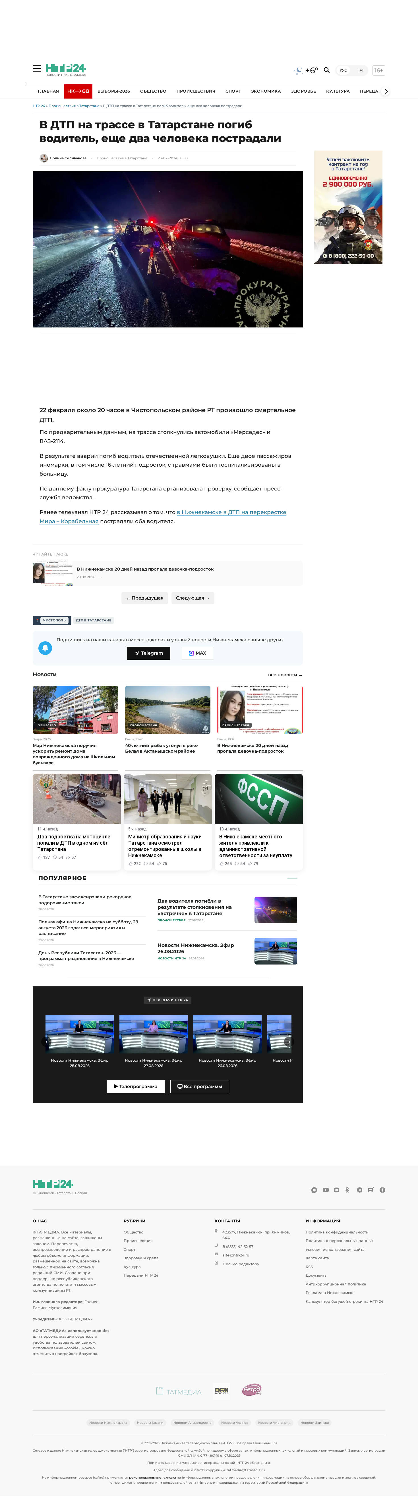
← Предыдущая (145, 598)
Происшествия (196, 91)
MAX (201, 653)
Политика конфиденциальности (337, 1232)
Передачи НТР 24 (141, 1275)
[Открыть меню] (37, 68)
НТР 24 (39, 106)
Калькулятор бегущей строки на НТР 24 (344, 1301)
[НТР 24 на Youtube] (325, 1190)
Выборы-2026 (114, 91)
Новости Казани (150, 1423)
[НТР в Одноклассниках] (348, 1190)
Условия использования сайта (335, 1249)
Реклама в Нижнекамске (330, 1293)
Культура (338, 91)
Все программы (202, 1086)
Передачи (372, 91)
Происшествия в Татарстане (74, 106)
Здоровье (303, 91)
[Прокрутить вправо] (385, 91)
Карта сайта (317, 1258)
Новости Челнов (234, 1423)
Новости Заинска (315, 1423)
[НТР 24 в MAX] (314, 1190)
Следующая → (193, 598)
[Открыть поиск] (326, 70)
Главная (48, 91)
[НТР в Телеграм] (360, 1190)
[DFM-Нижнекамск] (221, 1392)
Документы (316, 1275)
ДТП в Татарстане (93, 620)
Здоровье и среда (141, 1258)
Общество (153, 91)
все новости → (285, 675)
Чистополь (54, 620)
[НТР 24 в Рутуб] (371, 1190)
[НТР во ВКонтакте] (337, 1190)
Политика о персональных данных (339, 1241)
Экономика (266, 91)
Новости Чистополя (274, 1423)
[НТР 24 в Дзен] (382, 1190)
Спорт (233, 91)
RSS (309, 1267)
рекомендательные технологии (155, 1477)
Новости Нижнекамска (108, 1423)
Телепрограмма (138, 1086)
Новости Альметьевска (192, 1423)
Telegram (152, 653)
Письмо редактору (241, 1264)
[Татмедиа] (179, 1392)
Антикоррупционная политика (336, 1284)
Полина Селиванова (68, 158)
